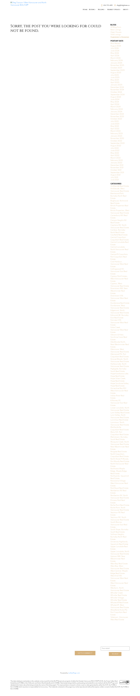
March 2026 (115, 58)
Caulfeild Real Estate (119, 235)
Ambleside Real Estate (119, 186)
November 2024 (117, 90)
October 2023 (116, 119)
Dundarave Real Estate (119, 303)
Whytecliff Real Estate (119, 603)
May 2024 (114, 102)
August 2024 (115, 97)
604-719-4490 (108, 5)
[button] (107, 5)
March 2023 (115, 131)
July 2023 (114, 121)
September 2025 (117, 70)
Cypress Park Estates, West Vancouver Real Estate (119, 278)
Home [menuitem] (85, 9)
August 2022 (115, 146)
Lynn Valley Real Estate (120, 413)
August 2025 (115, 73)
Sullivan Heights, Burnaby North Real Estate (118, 537)
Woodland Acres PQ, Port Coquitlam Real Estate (119, 612)
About (125, 9)
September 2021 (117, 172)
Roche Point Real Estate (119, 505)
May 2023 (114, 126)
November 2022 (117, 138)
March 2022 (115, 158)
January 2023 (116, 136)
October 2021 (115, 170)
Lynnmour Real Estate (119, 420)
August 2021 (115, 175)
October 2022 (116, 141)
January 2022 (116, 163)
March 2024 (115, 107)
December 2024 (117, 87)
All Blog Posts (115, 27)
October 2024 (116, 92)
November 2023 (117, 116)
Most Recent (115, 43)
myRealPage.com (74, 673)
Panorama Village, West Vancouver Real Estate (119, 483)
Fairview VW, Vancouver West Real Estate (119, 322)
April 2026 (114, 56)
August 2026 (115, 46)
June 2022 (114, 150)
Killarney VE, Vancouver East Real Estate (118, 403)
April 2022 (114, 155)
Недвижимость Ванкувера (119, 37)
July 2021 (114, 177)
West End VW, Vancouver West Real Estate (119, 578)
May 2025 (114, 80)
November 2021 (116, 168)
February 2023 (116, 133)
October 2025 (116, 68)
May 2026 (114, 53)
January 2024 (116, 112)
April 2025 (114, 82)
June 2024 (114, 99)
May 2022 (114, 153)
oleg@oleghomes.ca (123, 5)
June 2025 (114, 77)
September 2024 (117, 95)
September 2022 (117, 143)
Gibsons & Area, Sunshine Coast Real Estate (118, 337)
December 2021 (116, 165)
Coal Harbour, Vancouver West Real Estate (119, 264)
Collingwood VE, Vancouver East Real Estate (118, 271)
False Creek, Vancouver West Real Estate (119, 330)
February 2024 (116, 109)
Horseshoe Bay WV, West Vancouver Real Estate (119, 391)
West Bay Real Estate (119, 564)
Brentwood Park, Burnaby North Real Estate (118, 196)
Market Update (113, 9)
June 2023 (114, 124)
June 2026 (114, 51)
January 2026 (116, 63)
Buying (92, 9)
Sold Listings (115, 34)
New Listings (115, 30)
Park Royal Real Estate (119, 488)
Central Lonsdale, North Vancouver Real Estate (119, 249)
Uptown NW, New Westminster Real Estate (117, 559)
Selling (101, 9)
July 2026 (114, 48)
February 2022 (116, 160)
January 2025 (116, 85)
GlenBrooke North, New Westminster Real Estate (119, 344)
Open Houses (116, 32)
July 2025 (114, 75)
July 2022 (114, 148)
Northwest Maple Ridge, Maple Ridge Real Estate (118, 471)
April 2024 (114, 104)
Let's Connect (85, 653)
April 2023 (114, 129)
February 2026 (116, 60)
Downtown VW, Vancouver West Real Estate (119, 298)
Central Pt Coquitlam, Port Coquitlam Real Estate (119, 257)
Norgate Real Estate (118, 452)
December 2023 (117, 114)
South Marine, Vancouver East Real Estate (118, 524)
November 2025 (117, 65)
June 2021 (114, 180)
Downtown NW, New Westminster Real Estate (119, 291)
